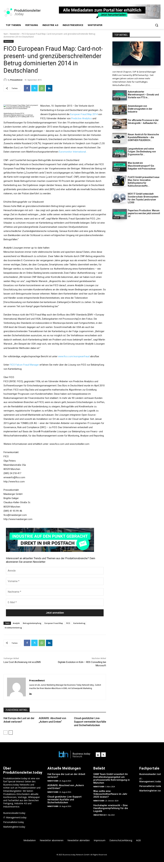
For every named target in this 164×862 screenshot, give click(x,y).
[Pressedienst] (6, 79)
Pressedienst (16, 80)
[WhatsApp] (42, 88)
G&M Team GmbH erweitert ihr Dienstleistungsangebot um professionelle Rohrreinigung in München (111, 778)
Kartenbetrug (79, 623)
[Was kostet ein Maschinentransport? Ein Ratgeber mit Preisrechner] (119, 166)
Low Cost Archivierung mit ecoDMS (22, 662)
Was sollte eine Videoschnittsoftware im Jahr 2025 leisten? (110, 794)
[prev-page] (6, 732)
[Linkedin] (49, 88)
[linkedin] (30, 693)
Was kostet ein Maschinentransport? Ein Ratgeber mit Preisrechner (142, 166)
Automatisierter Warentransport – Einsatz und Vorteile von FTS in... (143, 94)
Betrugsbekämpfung (32, 623)
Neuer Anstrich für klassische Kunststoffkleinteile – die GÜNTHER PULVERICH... (143, 137)
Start (6, 33)
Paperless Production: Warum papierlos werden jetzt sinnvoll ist (144, 213)
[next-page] (11, 732)
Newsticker (15, 33)
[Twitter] (34, 88)
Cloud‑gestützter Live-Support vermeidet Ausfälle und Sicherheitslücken (90, 722)
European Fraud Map (54, 623)
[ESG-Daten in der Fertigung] (136, 53)
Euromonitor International (72, 151)
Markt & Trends (116, 169)
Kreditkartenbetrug (13, 627)
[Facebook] (27, 88)
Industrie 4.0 (99, 815)
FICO (68, 623)
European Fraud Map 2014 (84, 114)
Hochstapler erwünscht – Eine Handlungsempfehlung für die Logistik (110, 808)
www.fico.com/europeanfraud (74, 356)
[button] (156, 25)
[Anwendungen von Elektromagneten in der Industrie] (119, 110)
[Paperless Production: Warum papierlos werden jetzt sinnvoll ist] (119, 214)
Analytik (16, 623)
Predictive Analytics (81, 118)
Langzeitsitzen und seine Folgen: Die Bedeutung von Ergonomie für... (142, 151)
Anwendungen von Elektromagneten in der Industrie (140, 109)
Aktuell (116, 64)
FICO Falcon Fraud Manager (24, 364)
